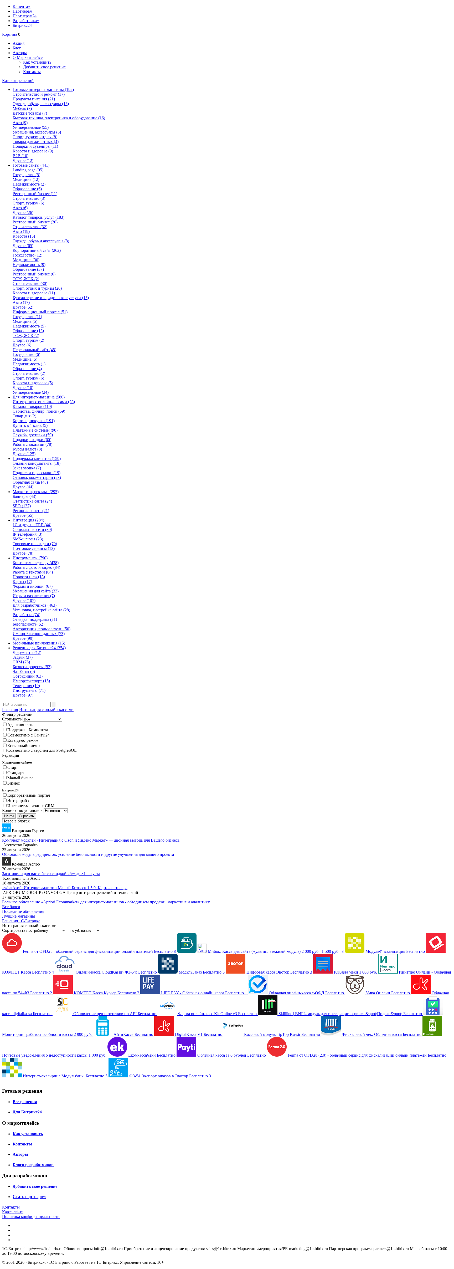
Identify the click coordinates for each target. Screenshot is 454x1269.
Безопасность (28, 624)
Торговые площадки (35, 543)
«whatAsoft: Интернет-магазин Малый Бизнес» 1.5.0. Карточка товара (64, 888)
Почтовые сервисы (34, 548)
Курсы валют (27, 449)
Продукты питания (34, 99)
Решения (10, 709)
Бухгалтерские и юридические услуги (51, 297)
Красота (24, 236)
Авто (20, 122)
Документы (27, 652)
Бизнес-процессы (32, 666)
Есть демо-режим (22, 740)
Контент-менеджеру (36, 562)
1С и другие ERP (32, 525)
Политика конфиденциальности (31, 1216)
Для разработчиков (34, 605)
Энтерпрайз (18, 800)
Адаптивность (20, 724)
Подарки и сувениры (35, 146)
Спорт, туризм (28, 203)
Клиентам (21, 6)
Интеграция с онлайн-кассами (44, 402)
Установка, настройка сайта (41, 610)
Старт (12, 767)
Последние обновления (23, 911)
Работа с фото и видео (36, 567)
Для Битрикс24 (27, 1112)
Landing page (28, 170)
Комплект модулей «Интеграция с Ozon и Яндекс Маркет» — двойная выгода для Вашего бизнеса (90, 840)
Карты (22, 581)
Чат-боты (24, 671)
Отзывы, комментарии (37, 477)
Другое (23, 160)
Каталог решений (18, 80)
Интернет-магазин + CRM (30, 806)
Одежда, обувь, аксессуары (41, 103)
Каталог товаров (32, 406)
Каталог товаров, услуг (38, 217)
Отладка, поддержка (35, 619)
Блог (17, 48)
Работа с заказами (32, 444)
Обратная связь (30, 482)
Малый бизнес (20, 778)
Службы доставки (33, 435)
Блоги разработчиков (33, 1165)
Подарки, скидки (32, 439)
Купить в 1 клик (30, 425)
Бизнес (13, 783)
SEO (22, 506)
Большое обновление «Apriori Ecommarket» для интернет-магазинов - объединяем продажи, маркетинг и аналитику (106, 902)
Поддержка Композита (27, 730)
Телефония (26, 685)
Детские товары (30, 113)
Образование (27, 189)
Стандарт (15, 772)
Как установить (37, 62)
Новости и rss (29, 577)
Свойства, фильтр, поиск (39, 411)
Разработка (26, 614)
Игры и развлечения (34, 595)
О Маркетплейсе (28, 57)
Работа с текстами (33, 572)
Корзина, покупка (34, 420)
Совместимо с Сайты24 (28, 735)
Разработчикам (26, 20)
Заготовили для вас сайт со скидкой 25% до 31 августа (51, 873)
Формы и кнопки (33, 586)
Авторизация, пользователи (41, 629)
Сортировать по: (17, 930)
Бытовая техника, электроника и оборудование (59, 118)
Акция (18, 43)
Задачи (23, 657)
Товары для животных (36, 141)
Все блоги (11, 906)
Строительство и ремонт (39, 94)
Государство (26, 174)
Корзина (9, 34)
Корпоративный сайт (37, 250)
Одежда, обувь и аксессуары (41, 241)
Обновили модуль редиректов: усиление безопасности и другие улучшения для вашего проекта (88, 854)
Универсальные (31, 127)
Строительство (29, 198)
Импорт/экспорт (31, 681)
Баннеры (24, 496)
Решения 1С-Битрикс (21, 921)
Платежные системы (35, 430)
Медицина (26, 179)
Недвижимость (29, 184)
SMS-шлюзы (28, 539)
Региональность (31, 510)
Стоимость (12, 719)
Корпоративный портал (28, 795)
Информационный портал (40, 312)
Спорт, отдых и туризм (37, 288)
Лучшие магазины (18, 916)
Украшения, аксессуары (37, 132)
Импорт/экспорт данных (39, 633)
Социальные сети (32, 529)
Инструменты (29, 690)
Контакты (32, 71)
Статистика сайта (32, 501)
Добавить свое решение (44, 67)
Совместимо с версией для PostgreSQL (42, 750)
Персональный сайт (34, 349)
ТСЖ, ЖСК (26, 279)
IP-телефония (27, 534)
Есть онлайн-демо (23, 745)
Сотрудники (28, 676)
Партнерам (22, 11)
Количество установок (22, 810)
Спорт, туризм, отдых (35, 137)
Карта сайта (12, 1212)
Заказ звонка (27, 468)
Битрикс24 (22, 25)
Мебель (22, 108)
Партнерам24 (25, 16)
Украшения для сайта (36, 591)
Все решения (25, 1101)
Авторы (20, 52)
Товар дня (24, 416)
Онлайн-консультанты (36, 463)
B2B (20, 155)
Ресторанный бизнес (35, 193)
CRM (21, 662)
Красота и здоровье (33, 151)
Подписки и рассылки (36, 472)
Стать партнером (29, 1196)
